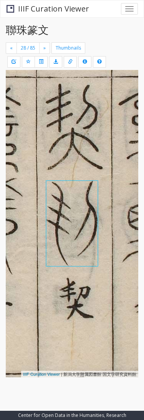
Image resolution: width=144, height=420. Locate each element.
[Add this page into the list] (28, 62)
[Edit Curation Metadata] (13, 62)
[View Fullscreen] (16, 109)
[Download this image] (55, 62)
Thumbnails (68, 48)
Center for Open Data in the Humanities (61, 415)
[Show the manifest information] (84, 62)
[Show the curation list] (41, 62)
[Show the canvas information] (70, 62)
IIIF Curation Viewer (53, 8)
